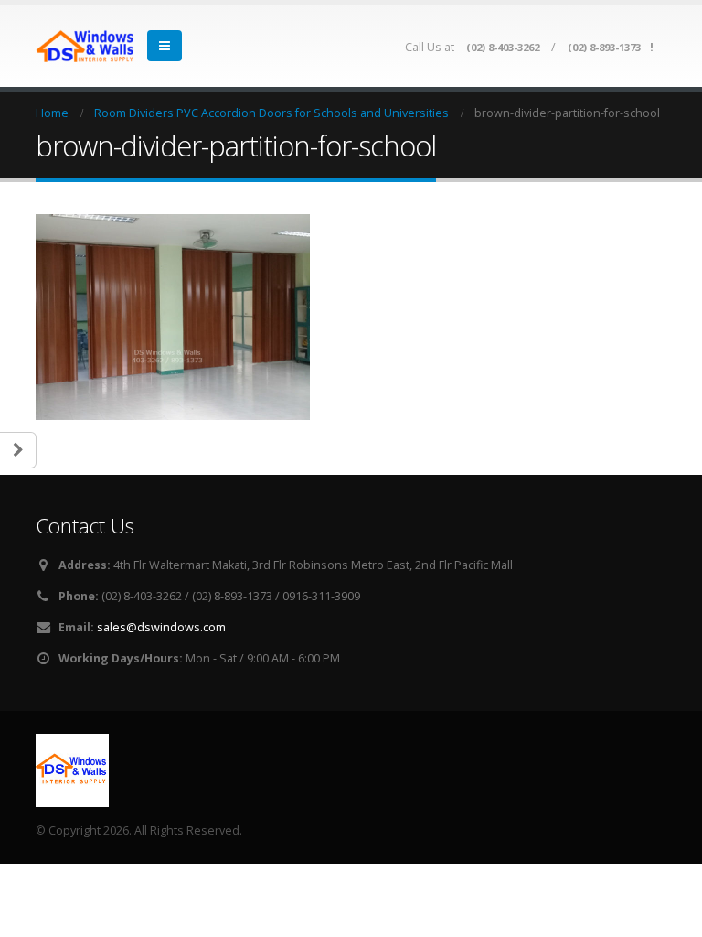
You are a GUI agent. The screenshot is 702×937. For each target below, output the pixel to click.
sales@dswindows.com (161, 627)
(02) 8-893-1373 (604, 47)
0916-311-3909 (321, 596)
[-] (86, 46)
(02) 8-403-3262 (502, 47)
